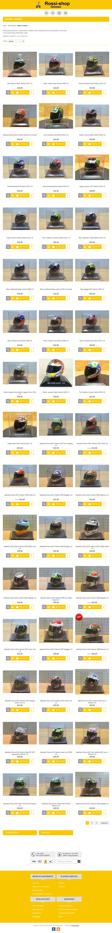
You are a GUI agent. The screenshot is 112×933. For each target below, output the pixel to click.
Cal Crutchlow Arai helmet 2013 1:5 (55, 135)
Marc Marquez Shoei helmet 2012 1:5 (92, 238)
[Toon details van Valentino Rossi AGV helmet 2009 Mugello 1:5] (92, 785)
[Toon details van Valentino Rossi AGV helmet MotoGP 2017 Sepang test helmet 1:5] (20, 733)
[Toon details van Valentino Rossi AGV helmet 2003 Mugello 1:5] (56, 476)
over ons (35, 883)
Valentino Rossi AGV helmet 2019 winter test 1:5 (56, 702)
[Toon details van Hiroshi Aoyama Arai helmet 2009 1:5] (56, 167)
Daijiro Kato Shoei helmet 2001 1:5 (20, 443)
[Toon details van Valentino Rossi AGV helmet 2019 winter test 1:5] (56, 682)
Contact (61, 883)
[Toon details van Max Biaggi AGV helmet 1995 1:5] (92, 270)
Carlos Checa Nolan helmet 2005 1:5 (92, 135)
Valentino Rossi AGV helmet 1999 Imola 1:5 (19, 495)
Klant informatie (38, 906)
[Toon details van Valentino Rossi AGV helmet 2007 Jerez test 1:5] (20, 630)
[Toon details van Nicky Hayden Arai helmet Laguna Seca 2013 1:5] (20, 373)
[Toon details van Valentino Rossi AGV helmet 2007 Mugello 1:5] (56, 630)
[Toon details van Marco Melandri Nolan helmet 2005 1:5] (20, 270)
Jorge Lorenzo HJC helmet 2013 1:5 (92, 186)
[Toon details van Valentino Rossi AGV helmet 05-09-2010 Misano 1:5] (56, 785)
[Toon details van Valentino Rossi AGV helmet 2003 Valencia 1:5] (92, 476)
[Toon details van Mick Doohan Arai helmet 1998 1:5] (20, 322)
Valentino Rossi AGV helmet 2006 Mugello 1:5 (92, 598)
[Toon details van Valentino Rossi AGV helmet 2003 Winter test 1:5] (20, 527)
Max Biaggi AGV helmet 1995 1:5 (92, 289)
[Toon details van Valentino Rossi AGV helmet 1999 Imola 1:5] (20, 476)
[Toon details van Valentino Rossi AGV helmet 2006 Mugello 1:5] (92, 579)
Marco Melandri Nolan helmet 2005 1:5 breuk (56, 289)
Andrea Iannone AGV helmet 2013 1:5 (92, 83)
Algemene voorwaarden (40, 887)
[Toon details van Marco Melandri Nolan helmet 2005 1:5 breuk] (56, 270)
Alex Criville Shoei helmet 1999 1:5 (56, 83)
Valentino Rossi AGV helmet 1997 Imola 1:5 (92, 443)
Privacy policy (37, 890)
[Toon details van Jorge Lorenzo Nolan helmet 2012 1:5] (20, 219)
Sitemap (62, 887)
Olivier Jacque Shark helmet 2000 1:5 (56, 392)
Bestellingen (36, 913)
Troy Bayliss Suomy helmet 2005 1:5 (92, 392)
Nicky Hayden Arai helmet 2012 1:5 (92, 341)
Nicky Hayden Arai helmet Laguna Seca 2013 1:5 (20, 393)
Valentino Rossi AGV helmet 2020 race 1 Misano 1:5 (92, 702)
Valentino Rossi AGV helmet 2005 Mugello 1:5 (20, 598)
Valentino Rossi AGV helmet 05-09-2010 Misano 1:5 (56, 805)
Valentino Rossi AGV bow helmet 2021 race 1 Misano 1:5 (92, 753)
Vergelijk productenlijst (67, 913)
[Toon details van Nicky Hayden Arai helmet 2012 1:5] (92, 322)
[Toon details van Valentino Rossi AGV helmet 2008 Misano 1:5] (92, 630)
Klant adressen (37, 909)
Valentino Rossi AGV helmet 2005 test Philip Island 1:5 (56, 599)
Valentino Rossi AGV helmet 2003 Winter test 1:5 (20, 547)
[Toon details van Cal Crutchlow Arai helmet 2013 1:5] (56, 116)
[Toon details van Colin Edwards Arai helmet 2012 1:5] (20, 167)
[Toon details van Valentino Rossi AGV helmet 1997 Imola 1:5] (92, 424)
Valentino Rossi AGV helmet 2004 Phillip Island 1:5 (92, 547)
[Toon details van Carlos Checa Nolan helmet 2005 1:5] (92, 116)
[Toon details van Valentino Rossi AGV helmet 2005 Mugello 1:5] (20, 579)
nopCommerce (75, 925)
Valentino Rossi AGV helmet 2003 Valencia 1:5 (92, 495)
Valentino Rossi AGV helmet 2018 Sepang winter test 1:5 (20, 702)
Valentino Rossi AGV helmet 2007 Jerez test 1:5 (20, 650)
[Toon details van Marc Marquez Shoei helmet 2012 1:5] (92, 219)
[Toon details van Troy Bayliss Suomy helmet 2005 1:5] (92, 373)
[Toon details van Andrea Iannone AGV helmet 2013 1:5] (92, 64)
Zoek (60, 916)
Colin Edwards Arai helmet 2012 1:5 (19, 186)
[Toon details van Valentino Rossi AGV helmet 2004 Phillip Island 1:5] (92, 527)
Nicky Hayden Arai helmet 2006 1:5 (56, 341)
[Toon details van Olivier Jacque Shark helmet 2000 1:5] (56, 373)
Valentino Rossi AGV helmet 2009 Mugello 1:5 (92, 804)
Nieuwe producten (65, 906)
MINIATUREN (12, 25)
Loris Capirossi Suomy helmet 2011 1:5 (56, 238)
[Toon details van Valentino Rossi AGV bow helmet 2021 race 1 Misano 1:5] (92, 733)
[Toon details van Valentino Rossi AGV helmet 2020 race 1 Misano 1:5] (92, 682)
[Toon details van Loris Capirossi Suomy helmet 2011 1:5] (56, 219)
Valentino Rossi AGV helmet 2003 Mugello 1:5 (56, 495)
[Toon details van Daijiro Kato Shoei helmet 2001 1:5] (20, 424)
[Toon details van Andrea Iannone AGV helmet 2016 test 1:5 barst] (20, 116)
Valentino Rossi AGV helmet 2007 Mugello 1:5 (56, 649)
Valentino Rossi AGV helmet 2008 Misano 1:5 (92, 649)
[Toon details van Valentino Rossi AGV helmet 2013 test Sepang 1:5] (56, 424)
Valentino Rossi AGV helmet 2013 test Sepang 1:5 (56, 444)
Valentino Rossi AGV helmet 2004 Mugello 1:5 (56, 546)
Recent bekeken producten (68, 909)
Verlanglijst (36, 916)
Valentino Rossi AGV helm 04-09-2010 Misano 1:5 (19, 805)
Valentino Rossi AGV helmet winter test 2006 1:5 (56, 753)
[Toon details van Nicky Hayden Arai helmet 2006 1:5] (56, 322)
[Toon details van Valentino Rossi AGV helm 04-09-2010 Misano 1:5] (20, 785)
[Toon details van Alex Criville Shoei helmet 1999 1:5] (56, 64)
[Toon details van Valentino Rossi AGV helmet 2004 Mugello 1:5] (56, 527)
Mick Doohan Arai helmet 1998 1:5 (20, 341)
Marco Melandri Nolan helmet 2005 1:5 (20, 289)
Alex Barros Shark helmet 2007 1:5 (19, 83)
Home (4, 25)
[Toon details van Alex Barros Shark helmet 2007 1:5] (20, 64)
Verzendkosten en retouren (42, 894)
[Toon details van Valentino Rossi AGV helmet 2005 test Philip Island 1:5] (56, 579)
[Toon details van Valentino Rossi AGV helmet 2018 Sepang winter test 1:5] (20, 682)
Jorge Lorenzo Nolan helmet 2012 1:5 (19, 238)
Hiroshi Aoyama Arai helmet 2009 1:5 (56, 186)
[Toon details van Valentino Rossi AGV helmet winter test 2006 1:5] (56, 733)
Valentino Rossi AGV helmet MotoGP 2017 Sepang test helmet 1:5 (20, 753)
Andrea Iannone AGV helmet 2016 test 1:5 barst (20, 135)
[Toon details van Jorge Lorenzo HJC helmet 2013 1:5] (92, 167)
